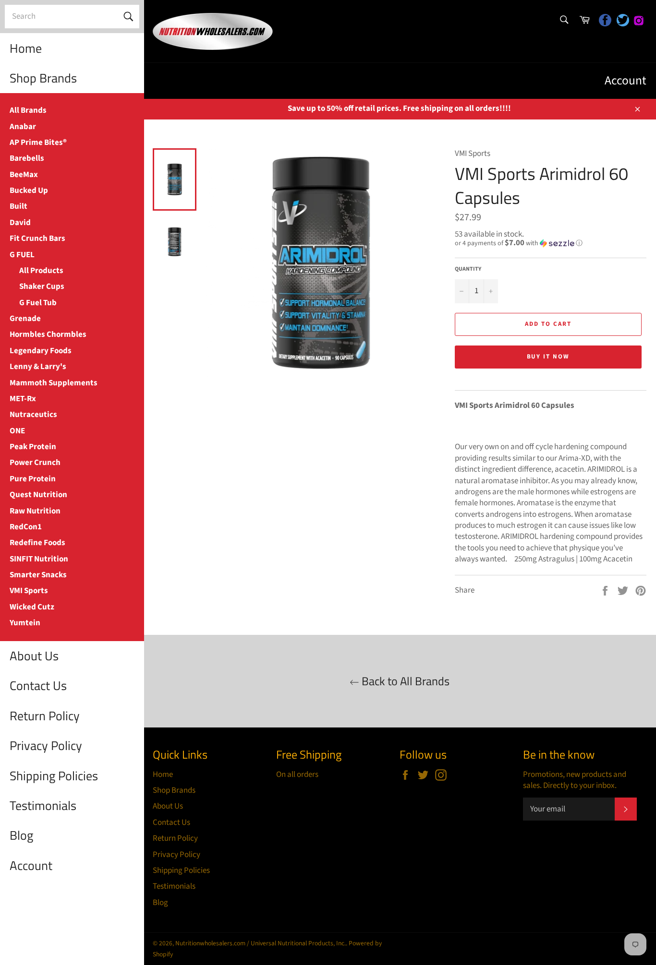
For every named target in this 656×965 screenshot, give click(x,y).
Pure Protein (33, 479)
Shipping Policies (54, 775)
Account (31, 865)
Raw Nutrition (35, 511)
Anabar (23, 126)
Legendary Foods (41, 351)
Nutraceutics (33, 414)
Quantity (468, 269)
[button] (550, 243)
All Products (41, 270)
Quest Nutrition (38, 494)
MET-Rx (23, 399)
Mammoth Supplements (53, 383)
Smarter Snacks (38, 575)
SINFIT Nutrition (39, 559)
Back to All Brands (404, 681)
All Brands (28, 110)
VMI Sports (29, 590)
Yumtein (25, 623)
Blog (21, 835)
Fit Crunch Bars (37, 238)
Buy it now (548, 356)
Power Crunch (35, 462)
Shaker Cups (41, 286)
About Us (34, 655)
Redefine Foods (37, 542)
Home (26, 48)
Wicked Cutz (32, 607)
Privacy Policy (46, 745)
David (20, 222)
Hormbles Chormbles (48, 334)
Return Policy (45, 715)
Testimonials (43, 805)
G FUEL (22, 255)
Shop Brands (43, 78)
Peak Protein (33, 447)
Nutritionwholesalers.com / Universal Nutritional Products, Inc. (260, 943)
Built (18, 206)
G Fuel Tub (38, 303)
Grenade (25, 318)
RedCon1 (26, 527)
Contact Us (38, 685)
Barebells (27, 158)
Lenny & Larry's (38, 366)
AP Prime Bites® (38, 142)
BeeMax (24, 174)
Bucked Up (29, 190)
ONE (17, 431)
